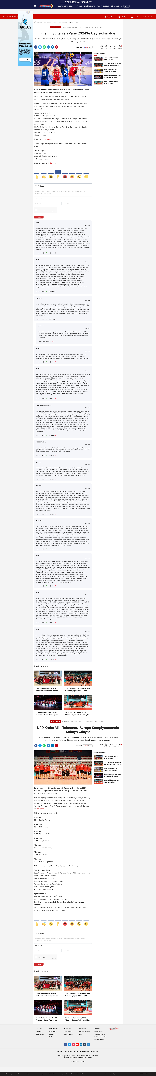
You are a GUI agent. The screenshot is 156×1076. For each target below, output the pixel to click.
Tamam (148, 1074)
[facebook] (35, 47)
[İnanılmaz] (79, 173)
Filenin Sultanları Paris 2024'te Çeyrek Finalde (66, 22)
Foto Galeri (124, 17)
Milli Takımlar (89, 6)
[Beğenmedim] (58, 173)
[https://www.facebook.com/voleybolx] (65, 1044)
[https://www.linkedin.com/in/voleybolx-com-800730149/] (81, 1044)
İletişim (76, 1052)
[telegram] (48, 47)
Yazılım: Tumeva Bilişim (77, 1061)
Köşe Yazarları (68, 1034)
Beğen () (44, 253)
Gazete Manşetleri (100, 1034)
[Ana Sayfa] (35, 22)
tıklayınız (48, 139)
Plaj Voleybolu (103, 6)
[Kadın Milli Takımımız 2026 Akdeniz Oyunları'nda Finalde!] (48, 678)
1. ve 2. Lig (79, 6)
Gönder (38, 217)
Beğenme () (52, 253)
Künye (70, 1052)
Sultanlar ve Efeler (65, 6)
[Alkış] (43, 173)
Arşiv (80, 1034)
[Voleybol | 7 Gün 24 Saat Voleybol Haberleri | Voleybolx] (47, 6)
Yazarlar (136, 17)
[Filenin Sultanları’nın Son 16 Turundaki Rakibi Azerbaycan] (48, 702)
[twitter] (40, 47)
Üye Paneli (148, 17)
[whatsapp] (44, 47)
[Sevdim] (51, 173)
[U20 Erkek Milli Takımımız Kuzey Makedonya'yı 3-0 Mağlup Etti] (78, 678)
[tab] (39, 186)
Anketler (97, 1028)
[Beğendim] (36, 173)
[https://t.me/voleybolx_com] (88, 1044)
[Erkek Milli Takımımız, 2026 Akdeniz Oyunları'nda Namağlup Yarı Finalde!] (78, 702)
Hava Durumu (98, 1031)
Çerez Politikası (84, 1052)
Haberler (39, 22)
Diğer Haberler (53, 1028)
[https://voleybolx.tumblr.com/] (84, 1044)
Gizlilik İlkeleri (94, 1052)
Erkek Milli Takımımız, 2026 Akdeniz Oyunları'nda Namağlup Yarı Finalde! (77, 714)
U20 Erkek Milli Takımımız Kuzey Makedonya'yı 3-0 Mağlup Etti (77, 690)
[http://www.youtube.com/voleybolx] (77, 1044)
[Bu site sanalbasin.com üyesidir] (114, 1028)
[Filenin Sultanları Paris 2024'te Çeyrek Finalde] (63, 69)
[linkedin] (52, 47)
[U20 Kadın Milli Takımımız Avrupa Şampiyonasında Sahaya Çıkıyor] (63, 767)
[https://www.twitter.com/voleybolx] (69, 1044)
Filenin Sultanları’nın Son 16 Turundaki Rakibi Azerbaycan (47, 714)
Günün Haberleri (84, 1031)
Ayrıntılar (141, 1074)
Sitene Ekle (63, 1052)
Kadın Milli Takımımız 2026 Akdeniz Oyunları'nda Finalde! (47, 690)
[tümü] (121, 6)
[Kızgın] (65, 173)
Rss (58, 1052)
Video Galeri (110, 17)
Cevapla (38, 253)
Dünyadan (115, 6)
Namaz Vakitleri (99, 1039)
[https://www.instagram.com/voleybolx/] (73, 1044)
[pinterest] (56, 47)
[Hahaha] (72, 173)
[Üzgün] (86, 173)
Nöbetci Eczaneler (100, 1037)
